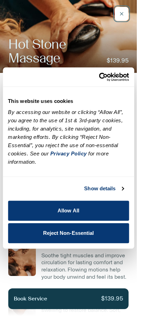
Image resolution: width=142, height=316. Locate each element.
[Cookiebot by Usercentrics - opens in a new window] (99, 77)
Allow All (68, 210)
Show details (99, 188)
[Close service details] (122, 14)
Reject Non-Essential (68, 233)
